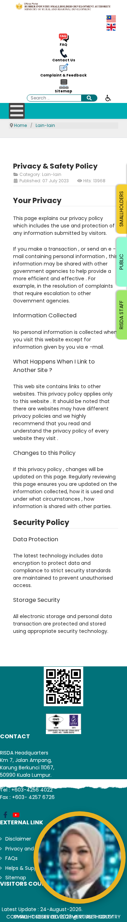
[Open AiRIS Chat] (80, 857)
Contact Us (63, 60)
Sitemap (63, 91)
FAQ (63, 45)
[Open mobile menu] (17, 111)
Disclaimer (18, 838)
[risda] (63, 6)
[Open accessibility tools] (108, 97)
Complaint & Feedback (63, 75)
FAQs (11, 858)
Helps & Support (24, 868)
